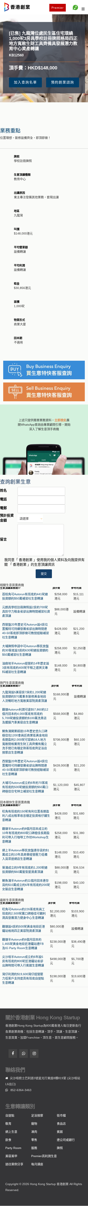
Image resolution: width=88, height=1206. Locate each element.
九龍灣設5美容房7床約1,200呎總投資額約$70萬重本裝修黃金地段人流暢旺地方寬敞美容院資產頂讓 (24, 696)
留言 (3, 539)
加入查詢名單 (25, 82)
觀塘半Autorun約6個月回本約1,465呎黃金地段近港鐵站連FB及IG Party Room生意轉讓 (23, 944)
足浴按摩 (37, 1115)
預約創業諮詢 (62, 82)
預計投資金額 (7, 518)
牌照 (60, 1148)
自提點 (9, 1115)
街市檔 (61, 1115)
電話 (3, 499)
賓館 (60, 1131)
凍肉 (34, 1131)
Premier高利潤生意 (44, 1156)
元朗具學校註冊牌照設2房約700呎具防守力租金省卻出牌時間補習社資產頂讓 (26, 611)
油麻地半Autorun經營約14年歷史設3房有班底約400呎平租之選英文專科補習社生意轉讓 (25, 668)
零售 (34, 1140)
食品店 (61, 1123)
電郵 (3, 508)
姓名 (3, 490)
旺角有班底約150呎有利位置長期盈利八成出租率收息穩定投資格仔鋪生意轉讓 (26, 816)
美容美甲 (11, 1156)
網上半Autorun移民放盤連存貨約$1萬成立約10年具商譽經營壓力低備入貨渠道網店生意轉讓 (25, 854)
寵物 (34, 1123)
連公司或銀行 (66, 1140)
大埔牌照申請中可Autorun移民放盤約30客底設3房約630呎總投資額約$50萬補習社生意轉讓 (25, 650)
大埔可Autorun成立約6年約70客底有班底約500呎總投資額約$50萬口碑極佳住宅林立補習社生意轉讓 (25, 787)
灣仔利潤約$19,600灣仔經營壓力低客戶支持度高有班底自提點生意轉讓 (23, 978)
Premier (57, 7)
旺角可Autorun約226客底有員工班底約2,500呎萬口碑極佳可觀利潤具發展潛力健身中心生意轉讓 (24, 913)
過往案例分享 (14, 1164)
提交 (44, 573)
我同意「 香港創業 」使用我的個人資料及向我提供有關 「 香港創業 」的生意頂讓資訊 (44, 562)
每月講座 (37, 1164)
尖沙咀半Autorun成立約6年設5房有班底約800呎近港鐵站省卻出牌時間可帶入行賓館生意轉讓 (23, 961)
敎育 (8, 1123)
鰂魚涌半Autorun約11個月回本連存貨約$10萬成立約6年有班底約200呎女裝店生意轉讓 (26, 885)
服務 (34, 1148)
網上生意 (11, 1131)
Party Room (13, 1148)
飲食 (8, 1140)
